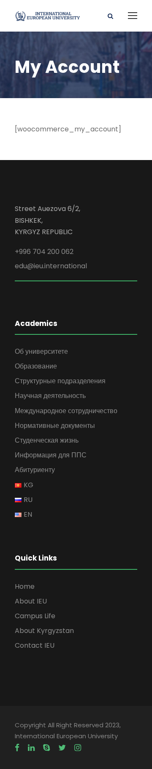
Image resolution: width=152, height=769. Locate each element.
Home (25, 586)
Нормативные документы (55, 425)
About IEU (31, 601)
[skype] (46, 748)
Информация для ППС (51, 455)
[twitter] (62, 748)
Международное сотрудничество (66, 411)
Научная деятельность (50, 396)
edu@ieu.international (51, 266)
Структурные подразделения (60, 381)
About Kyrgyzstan (44, 630)
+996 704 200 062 (44, 251)
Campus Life (35, 616)
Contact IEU (34, 645)
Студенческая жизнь (47, 440)
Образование (36, 366)
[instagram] (77, 748)
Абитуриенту (35, 470)
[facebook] (17, 748)
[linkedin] (31, 748)
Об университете (41, 351)
